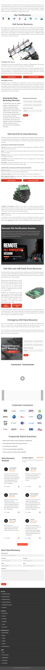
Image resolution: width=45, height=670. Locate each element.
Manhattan (4, 618)
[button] (22, 440)
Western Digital (5, 632)
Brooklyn (4, 616)
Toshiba (3, 638)
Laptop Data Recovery (6, 602)
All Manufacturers (5, 646)
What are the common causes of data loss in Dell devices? (17, 440)
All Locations (4, 627)
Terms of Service (5, 654)
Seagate (3, 635)
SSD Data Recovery (5, 596)
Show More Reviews (22, 544)
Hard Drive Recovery (6, 593)
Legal (3, 652)
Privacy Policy (4, 663)
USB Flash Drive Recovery (7, 604)
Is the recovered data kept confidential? (13, 449)
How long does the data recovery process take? (15, 443)
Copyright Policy (5, 657)
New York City (5, 613)
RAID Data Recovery (6, 599)
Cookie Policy (4, 660)
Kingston (4, 640)
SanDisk (3, 643)
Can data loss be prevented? (10, 446)
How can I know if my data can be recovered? (14, 452)
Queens (3, 624)
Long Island (4, 621)
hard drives (10, 220)
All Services (4, 607)
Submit (25, 115)
